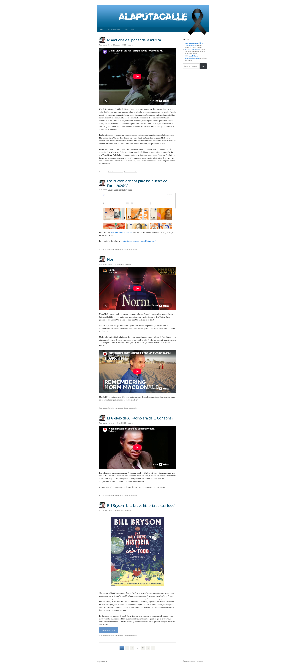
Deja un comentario (130, 172)
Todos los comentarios (115, 172)
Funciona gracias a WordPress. (194, 661)
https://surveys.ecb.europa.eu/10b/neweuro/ (139, 241)
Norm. (112, 259)
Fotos (126, 30)
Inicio (101, 30)
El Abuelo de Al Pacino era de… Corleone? (140, 418)
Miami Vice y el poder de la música (134, 40)
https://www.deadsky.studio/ (121, 232)
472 (148, 648)
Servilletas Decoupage (192, 58)
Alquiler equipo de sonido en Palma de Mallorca (194, 44)
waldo (131, 45)
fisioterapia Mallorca (191, 56)
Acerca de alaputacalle (113, 30)
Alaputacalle (102, 661)
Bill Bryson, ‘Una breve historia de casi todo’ (141, 505)
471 (143, 648)
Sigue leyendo (108, 630)
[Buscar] (203, 66)
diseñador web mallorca (192, 49)
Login (132, 30)
